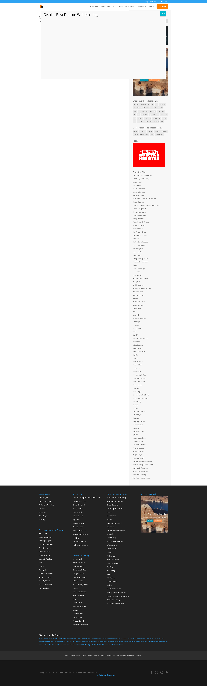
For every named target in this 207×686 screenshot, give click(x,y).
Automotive (137, 185)
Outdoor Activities (139, 352)
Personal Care (137, 365)
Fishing (120, 638)
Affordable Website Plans (106, 675)
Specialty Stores (138, 431)
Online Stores (137, 348)
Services (151, 6)
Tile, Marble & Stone (114, 589)
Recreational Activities (140, 398)
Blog (146, 2)
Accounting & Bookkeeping (142, 175)
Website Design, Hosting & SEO (118, 596)
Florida (146, 108)
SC (160, 118)
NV (154, 115)
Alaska (135, 131)
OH (162, 115)
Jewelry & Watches (139, 318)
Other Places (130, 6)
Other (108, 641)
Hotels (102, 6)
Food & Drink (137, 275)
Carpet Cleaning (138, 202)
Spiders (135, 435)
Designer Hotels (138, 219)
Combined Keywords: (86, 638)
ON (134, 118)
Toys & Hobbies (138, 448)
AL (138, 104)
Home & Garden (138, 295)
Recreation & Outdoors (141, 395)
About (66, 656)
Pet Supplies (137, 372)
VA (151, 121)
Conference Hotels (139, 212)
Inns (134, 312)
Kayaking (41, 641)
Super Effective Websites (87, 672)
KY (139, 111)
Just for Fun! (131, 656)
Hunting (158, 638)
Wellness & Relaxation (140, 468)
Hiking (137, 638)
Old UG (78, 656)
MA (147, 111)
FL (141, 108)
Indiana (162, 638)
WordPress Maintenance (141, 478)
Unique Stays (137, 455)
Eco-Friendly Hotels (139, 232)
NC (138, 115)
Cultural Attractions (139, 215)
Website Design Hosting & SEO (143, 465)
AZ (149, 104)
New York (144, 115)
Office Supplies (138, 345)
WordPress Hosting (139, 475)
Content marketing (96, 638)
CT (138, 108)
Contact (138, 656)
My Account (153, 2)
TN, (134, 121)
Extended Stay (138, 252)
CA (156, 104)
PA (150, 118)
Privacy (90, 656)
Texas (164, 118)
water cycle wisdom (92, 644)
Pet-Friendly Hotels (139, 375)
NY (158, 115)
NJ (150, 115)
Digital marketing (106, 638)
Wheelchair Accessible (140, 471)
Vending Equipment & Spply (142, 461)
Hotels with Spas (138, 305)
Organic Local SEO (106, 656)
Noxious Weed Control (140, 338)
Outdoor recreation (123, 641)
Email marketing (114, 638)
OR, (146, 118)
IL (158, 108)
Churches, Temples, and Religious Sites (86, 498)
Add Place (162, 6)
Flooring (135, 265)
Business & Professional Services (144, 199)
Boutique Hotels (138, 195)
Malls (134, 332)
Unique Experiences (139, 451)
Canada (150, 131)
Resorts (135, 405)
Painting (135, 358)
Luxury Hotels (137, 328)
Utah (146, 121)
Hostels (135, 298)
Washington (159, 134)
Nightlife (135, 335)
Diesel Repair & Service (141, 222)
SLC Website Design (119, 656)
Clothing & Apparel (139, 209)
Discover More (138, 229)
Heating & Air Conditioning (142, 288)
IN (162, 108)
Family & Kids (137, 255)
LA (143, 111)
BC (153, 104)
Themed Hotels (138, 441)
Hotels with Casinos (139, 302)
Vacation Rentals (138, 458)
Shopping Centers (139, 421)
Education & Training (140, 235)
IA (155, 108)
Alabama (51, 638)
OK (166, 115)
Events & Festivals (139, 245)
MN (159, 111)
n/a (134, 115)
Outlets (135, 355)
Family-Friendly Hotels (140, 258)
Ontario (140, 118)
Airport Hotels (137, 182)
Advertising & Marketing (141, 179)
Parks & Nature (138, 362)
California (162, 104)
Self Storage (137, 415)
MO (163, 111)
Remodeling (137, 401)
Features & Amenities (140, 262)
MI (155, 111)
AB (134, 104)
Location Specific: (58, 641)
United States (144, 134)
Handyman (136, 282)
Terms (84, 656)
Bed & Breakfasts (139, 189)
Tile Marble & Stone (140, 445)
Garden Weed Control (140, 278)
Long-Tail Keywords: (68, 641)
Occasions (136, 342)
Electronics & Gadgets (140, 242)
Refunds (96, 656)
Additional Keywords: (43, 638)
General (132, 638)
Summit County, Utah (67, 644)
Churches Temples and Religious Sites (146, 205)
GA (152, 108)
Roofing (135, 408)
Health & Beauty (138, 285)
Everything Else (138, 249)
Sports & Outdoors (139, 438)
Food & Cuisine (138, 272)
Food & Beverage (139, 268)
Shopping (136, 418)
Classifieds (140, 6)
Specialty (136, 428)
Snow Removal (138, 425)
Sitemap (72, 656)
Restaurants (111, 6)
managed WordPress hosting (88, 641)
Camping (69, 638)
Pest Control (137, 368)
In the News (137, 308)
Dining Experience (139, 225)
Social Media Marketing (48, 644)
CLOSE (163, 13)
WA (162, 121)
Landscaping (137, 322)
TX (138, 121)
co (134, 108)
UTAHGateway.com (63, 672)
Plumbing (136, 388)
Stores (120, 6)
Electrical (136, 239)
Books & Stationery (139, 192)
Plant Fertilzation (138, 385)
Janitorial (136, 315)
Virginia (156, 121)
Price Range (137, 392)
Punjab (155, 118)
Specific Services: (58, 644)
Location (136, 325)
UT (142, 121)
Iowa (134, 111)
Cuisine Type (43, 498)
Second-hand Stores (140, 411)
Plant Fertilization (139, 381)
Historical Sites (138, 292)
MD (151, 111)
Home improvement (151, 638)
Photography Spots (139, 378)
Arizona (143, 104)
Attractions (94, 6)
